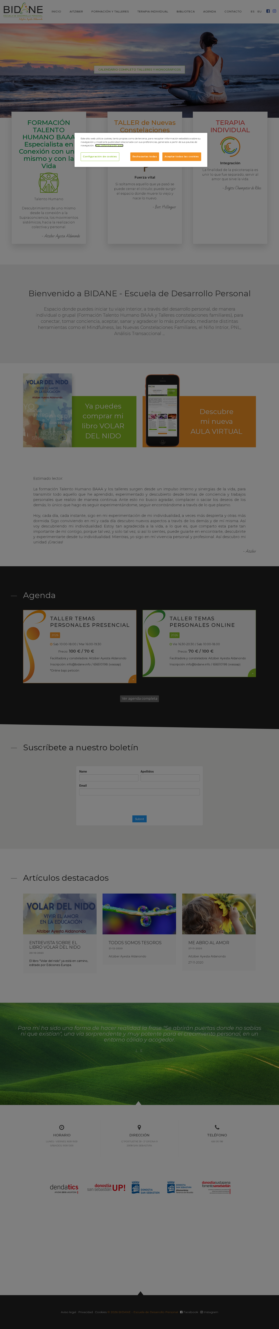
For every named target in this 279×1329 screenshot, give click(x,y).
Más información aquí (109, 145)
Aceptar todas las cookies (182, 156)
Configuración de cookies (100, 156)
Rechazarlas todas (145, 156)
